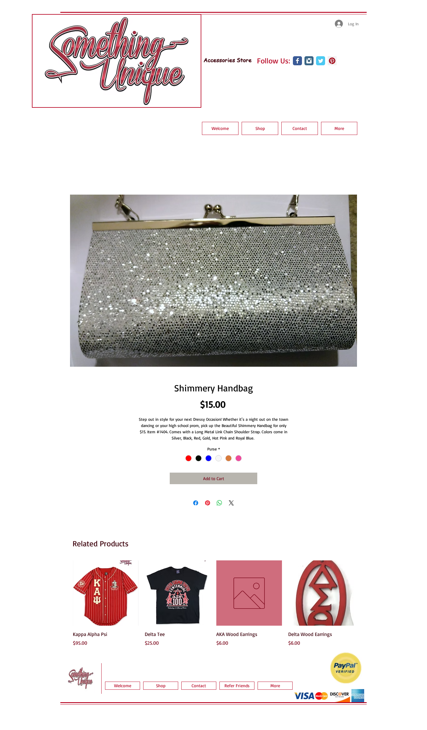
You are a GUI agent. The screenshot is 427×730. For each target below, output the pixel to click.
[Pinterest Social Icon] (332, 60)
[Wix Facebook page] (297, 60)
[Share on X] (231, 503)
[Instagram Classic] (309, 60)
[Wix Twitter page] (320, 60)
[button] (260, 128)
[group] (213, 603)
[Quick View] (105, 593)
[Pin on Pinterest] (207, 503)
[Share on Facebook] (195, 503)
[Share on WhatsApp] (219, 503)
